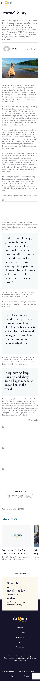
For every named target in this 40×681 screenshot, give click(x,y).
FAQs (20, 642)
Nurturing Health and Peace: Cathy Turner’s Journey (14, 552)
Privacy (27, 676)
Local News (20, 633)
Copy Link (15, 496)
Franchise (20, 647)
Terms (13, 676)
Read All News (20, 573)
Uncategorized (17, 509)
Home (20, 628)
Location (20, 637)
